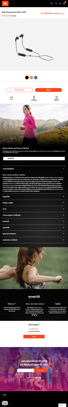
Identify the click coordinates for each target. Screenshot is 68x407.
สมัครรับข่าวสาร (40, 370)
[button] (64, 3)
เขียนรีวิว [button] (34, 336)
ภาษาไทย (61, 405)
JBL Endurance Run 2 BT (14, 12)
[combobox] (62, 405)
